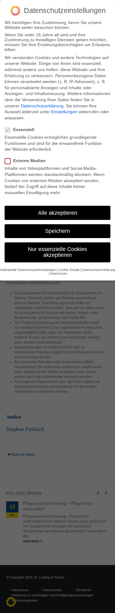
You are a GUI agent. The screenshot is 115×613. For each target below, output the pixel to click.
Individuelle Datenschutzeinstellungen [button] (28, 270)
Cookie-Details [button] (69, 270)
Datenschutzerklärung (42, 105)
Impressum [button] (58, 273)
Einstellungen (64, 111)
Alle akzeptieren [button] (57, 213)
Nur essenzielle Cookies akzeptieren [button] (57, 252)
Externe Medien (29, 160)
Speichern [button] (57, 231)
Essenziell (23, 129)
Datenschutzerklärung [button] (98, 270)
